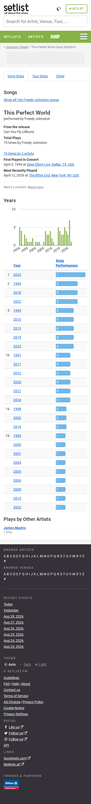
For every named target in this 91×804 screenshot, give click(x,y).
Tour (40, 76)
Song (16, 76)
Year (17, 265)
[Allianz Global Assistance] (11, 784)
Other (60, 76)
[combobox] (45, 21)
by (19, 153)
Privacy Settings (16, 714)
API (6, 745)
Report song (35, 187)
